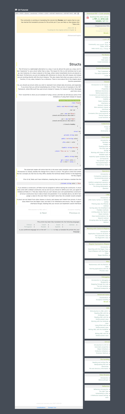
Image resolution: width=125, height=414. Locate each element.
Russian (43, 227)
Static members (103, 101)
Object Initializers (102, 349)
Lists (106, 129)
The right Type (103, 391)
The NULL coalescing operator (98, 184)
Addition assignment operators (98, 182)
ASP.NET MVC (68, 13)
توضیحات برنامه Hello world (100, 48)
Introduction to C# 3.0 (101, 345)
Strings (106, 150)
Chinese (29, 225)
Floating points (103, 146)
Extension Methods (102, 353)
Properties (105, 89)
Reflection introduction (101, 389)
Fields (106, 87)
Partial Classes (103, 115)
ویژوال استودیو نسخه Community (98, 44)
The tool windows (102, 286)
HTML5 (41, 13)
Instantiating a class (102, 393)
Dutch (58, 225)
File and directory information (98, 368)
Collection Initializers (101, 351)
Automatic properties (101, 347)
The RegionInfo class (101, 238)
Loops (106, 75)
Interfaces (105, 109)
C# (75, 13)
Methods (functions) (101, 91)
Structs (106, 33)
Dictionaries (104, 131)
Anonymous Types (102, 165)
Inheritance (104, 103)
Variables (105, 58)
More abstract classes (101, 107)
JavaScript (33, 13)
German (71, 225)
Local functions (103, 117)
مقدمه (106, 42)
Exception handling (102, 31)
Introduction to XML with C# (99, 311)
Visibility (105, 99)
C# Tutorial (23, 10)
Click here (50, 230)
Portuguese (28, 227)
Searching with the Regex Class (98, 249)
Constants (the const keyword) (98, 113)
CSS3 (46, 13)
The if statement (103, 71)
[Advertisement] (49, 49)
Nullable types (103, 154)
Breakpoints (104, 282)
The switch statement (101, 73)
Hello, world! (104, 46)
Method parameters (102, 93)
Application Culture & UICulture (98, 233)
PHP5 (21, 13)
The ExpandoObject (102, 163)
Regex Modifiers (103, 255)
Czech (44, 225)
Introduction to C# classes (99, 85)
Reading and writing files (100, 362)
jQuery (27, 13)
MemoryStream (103, 380)
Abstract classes (103, 105)
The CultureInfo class (101, 235)
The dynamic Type (102, 160)
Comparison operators (101, 176)
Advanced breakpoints (101, 288)
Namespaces (104, 111)
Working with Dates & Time (99, 152)
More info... (70, 28)
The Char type (103, 148)
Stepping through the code (99, 284)
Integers (105, 144)
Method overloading (101, 97)
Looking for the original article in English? (60, 30)
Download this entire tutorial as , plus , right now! (99, 19)
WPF (17, 13)
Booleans (105, 142)
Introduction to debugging (99, 280)
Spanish (57, 227)
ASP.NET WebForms (56, 13)
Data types (104, 60)
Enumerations (104, 29)
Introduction (104, 140)
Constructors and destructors (98, 95)
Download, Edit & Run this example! (69, 100)
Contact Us (51, 407)
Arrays (106, 127)
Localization (41, 407)
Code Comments (103, 62)
